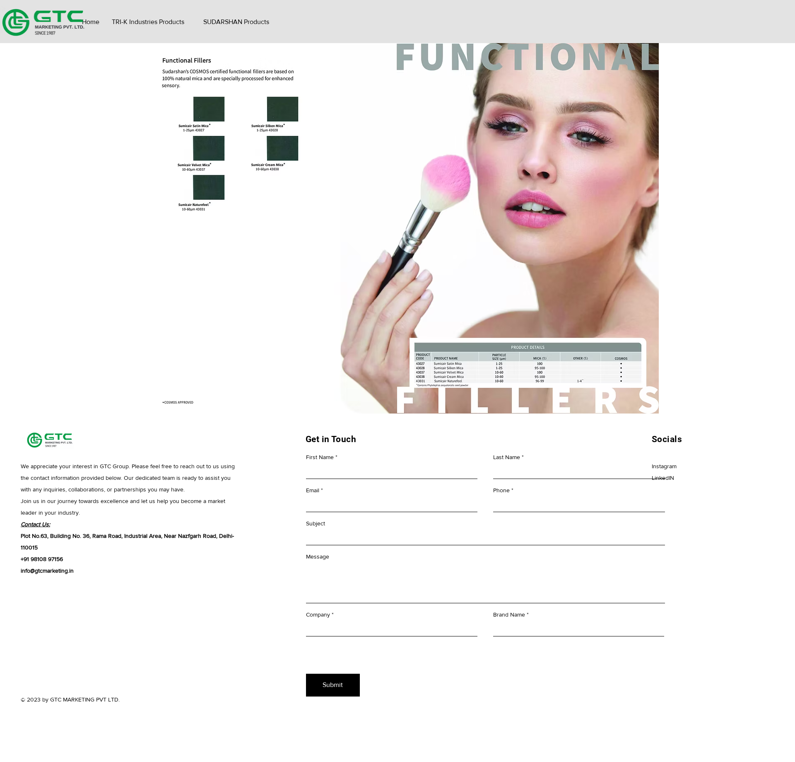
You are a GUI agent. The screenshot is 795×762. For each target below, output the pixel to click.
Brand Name (509, 614)
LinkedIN (663, 477)
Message (317, 556)
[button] (148, 21)
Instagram (664, 466)
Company (318, 614)
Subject (315, 523)
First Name (320, 457)
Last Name (506, 457)
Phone (501, 490)
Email (312, 490)
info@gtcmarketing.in (47, 570)
